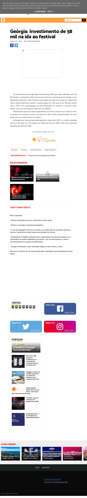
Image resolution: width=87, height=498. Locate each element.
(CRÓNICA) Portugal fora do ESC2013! (24, 348)
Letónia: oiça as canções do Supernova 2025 (32, 399)
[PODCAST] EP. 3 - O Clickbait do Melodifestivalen (33, 415)
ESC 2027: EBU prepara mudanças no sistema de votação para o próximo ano (32, 360)
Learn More (40, 12)
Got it (50, 12)
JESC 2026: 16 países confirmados (51, 457)
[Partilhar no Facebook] (12, 45)
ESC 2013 (14, 150)
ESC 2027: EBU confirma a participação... (69, 456)
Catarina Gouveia (33, 41)
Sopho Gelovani (50, 150)
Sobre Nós (46, 467)
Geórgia (24, 150)
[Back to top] (82, 493)
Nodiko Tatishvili (36, 150)
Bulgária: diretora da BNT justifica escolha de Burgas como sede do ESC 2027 (33, 375)
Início (37, 467)
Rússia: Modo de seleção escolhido (41, 155)
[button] (3, 19)
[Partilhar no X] (16, 45)
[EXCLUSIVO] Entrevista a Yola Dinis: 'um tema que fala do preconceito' (25, 390)
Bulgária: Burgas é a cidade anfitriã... (9, 457)
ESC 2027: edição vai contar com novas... (30, 457)
